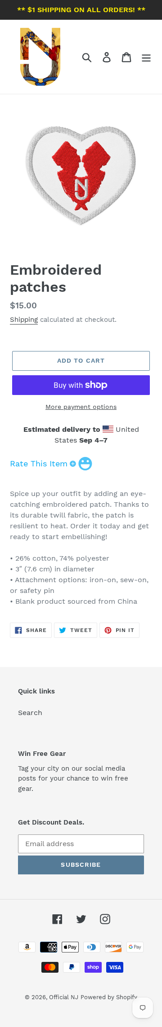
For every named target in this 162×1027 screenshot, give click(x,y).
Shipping (24, 320)
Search (30, 712)
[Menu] (146, 57)
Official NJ (63, 997)
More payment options (81, 406)
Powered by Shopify (109, 997)
